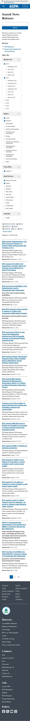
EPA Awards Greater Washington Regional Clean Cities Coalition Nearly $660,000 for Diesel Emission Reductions (14, 360)
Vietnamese (19, 599)
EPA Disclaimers (7, 689)
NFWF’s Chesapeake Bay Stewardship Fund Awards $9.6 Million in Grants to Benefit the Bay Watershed (14, 526)
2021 (21, 229)
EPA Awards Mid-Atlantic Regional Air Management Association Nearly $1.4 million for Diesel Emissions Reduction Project (14, 383)
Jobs (3, 661)
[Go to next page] (15, 577)
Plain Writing (6, 642)
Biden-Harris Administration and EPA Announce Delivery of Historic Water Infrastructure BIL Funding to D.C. (14, 245)
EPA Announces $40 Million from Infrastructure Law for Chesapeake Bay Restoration (14, 288)
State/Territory (8, 176)
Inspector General (8, 658)
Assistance (5, 585)
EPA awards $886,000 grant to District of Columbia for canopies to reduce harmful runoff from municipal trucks (14, 426)
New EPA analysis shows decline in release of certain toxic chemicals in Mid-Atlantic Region (14, 311)
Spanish (18, 585)
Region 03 (7, 226)
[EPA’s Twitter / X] (7, 711)
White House (6, 676)
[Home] (14, 6)
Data (3, 655)
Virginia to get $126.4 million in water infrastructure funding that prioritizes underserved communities (14, 406)
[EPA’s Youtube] (11, 711)
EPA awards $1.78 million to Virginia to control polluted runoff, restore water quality (15, 484)
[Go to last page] (18, 577)
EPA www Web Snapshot (10, 633)
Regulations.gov (7, 667)
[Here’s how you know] (15, 2)
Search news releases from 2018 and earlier (12, 50)
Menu (25, 6)
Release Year (8, 59)
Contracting (6, 629)
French (17, 591)
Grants (15, 226)
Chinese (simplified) (21, 588)
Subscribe (5, 670)
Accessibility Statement (9, 623)
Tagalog (4, 599)
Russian (18, 596)
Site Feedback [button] (6, 702)
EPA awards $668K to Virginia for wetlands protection (14, 447)
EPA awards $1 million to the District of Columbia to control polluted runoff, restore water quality (13, 463)
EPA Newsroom (9, 46)
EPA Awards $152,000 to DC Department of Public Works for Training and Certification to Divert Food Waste (14, 267)
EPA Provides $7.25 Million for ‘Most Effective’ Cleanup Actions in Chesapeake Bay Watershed (14, 554)
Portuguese (5, 596)
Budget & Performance (9, 626)
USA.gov (5, 673)
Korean (18, 593)
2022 (14, 229)
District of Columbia (9, 224)
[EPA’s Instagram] (15, 711)
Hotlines (4, 693)
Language (7, 213)
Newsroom (5, 664)
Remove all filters (7, 231)
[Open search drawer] (3, 6)
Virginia (20, 224)
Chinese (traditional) (8, 591)
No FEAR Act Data (8, 639)
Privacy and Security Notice (11, 645)
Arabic (4, 588)
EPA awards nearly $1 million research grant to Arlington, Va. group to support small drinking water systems (14, 503)
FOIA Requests (7, 696)
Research (7, 229)
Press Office (8, 166)
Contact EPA (6, 686)
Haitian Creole (6, 593)
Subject (6, 113)
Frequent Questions (8, 699)
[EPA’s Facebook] (3, 711)
